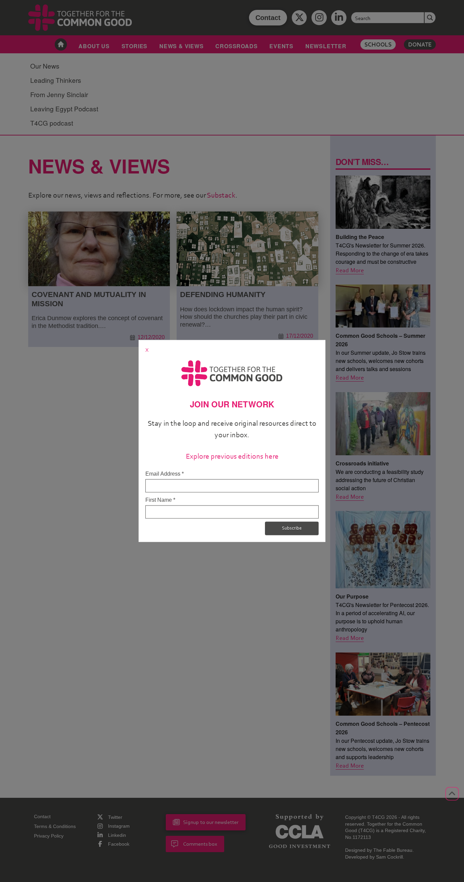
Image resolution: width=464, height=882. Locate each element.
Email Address (164, 474)
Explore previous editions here (232, 456)
